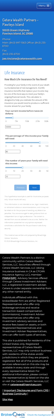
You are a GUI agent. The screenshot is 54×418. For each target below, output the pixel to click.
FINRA (6, 278)
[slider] (26, 117)
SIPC (13, 278)
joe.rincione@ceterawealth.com (22, 58)
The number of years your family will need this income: (26, 162)
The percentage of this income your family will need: (26, 137)
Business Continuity (14, 393)
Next (34, 187)
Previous (20, 187)
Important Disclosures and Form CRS (26, 390)
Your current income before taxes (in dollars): (24, 112)
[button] (44, 5)
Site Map (7, 399)
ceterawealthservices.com (26, 384)
